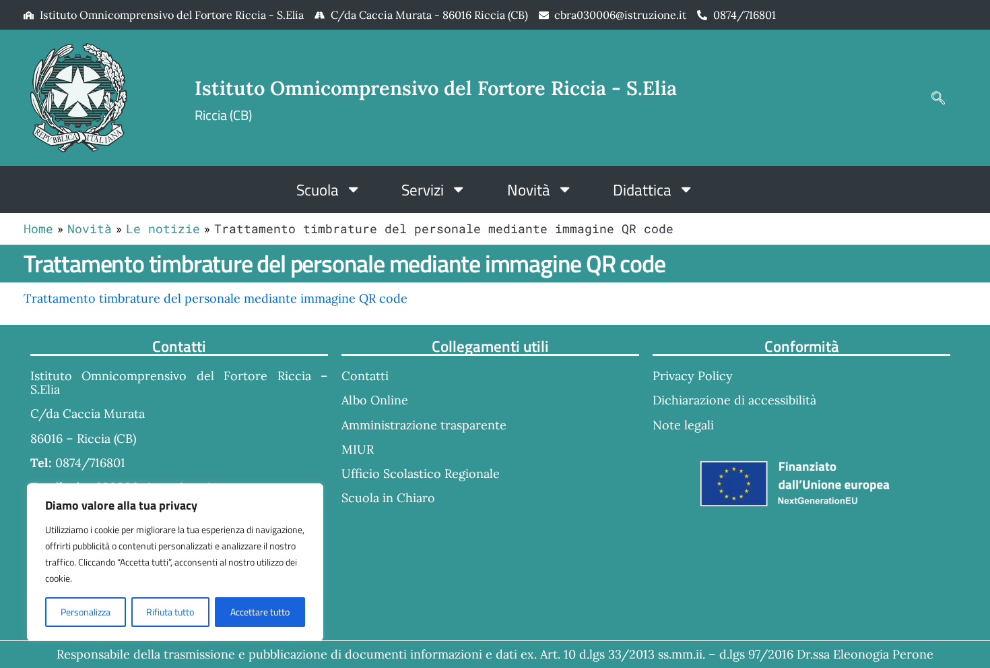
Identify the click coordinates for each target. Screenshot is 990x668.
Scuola (317, 189)
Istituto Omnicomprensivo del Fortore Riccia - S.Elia (436, 87)
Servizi (422, 189)
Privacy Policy (693, 376)
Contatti (365, 376)
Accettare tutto (260, 612)
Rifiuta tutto (170, 612)
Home (38, 228)
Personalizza (85, 612)
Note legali (683, 425)
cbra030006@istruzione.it (620, 15)
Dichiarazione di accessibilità (734, 400)
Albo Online (374, 400)
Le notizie (163, 228)
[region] (175, 562)
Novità (528, 189)
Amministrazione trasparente (423, 425)
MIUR (357, 449)
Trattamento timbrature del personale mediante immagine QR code (215, 298)
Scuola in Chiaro (388, 498)
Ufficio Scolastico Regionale (420, 473)
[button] (938, 97)
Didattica (642, 189)
